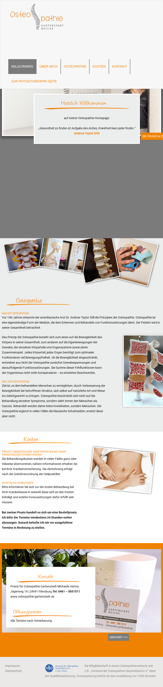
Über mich (48, 66)
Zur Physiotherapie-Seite (34, 81)
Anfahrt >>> (119, 637)
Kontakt (119, 66)
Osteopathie (75, 66)
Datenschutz (13, 671)
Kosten (99, 66)
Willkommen (22, 66)
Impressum (12, 666)
